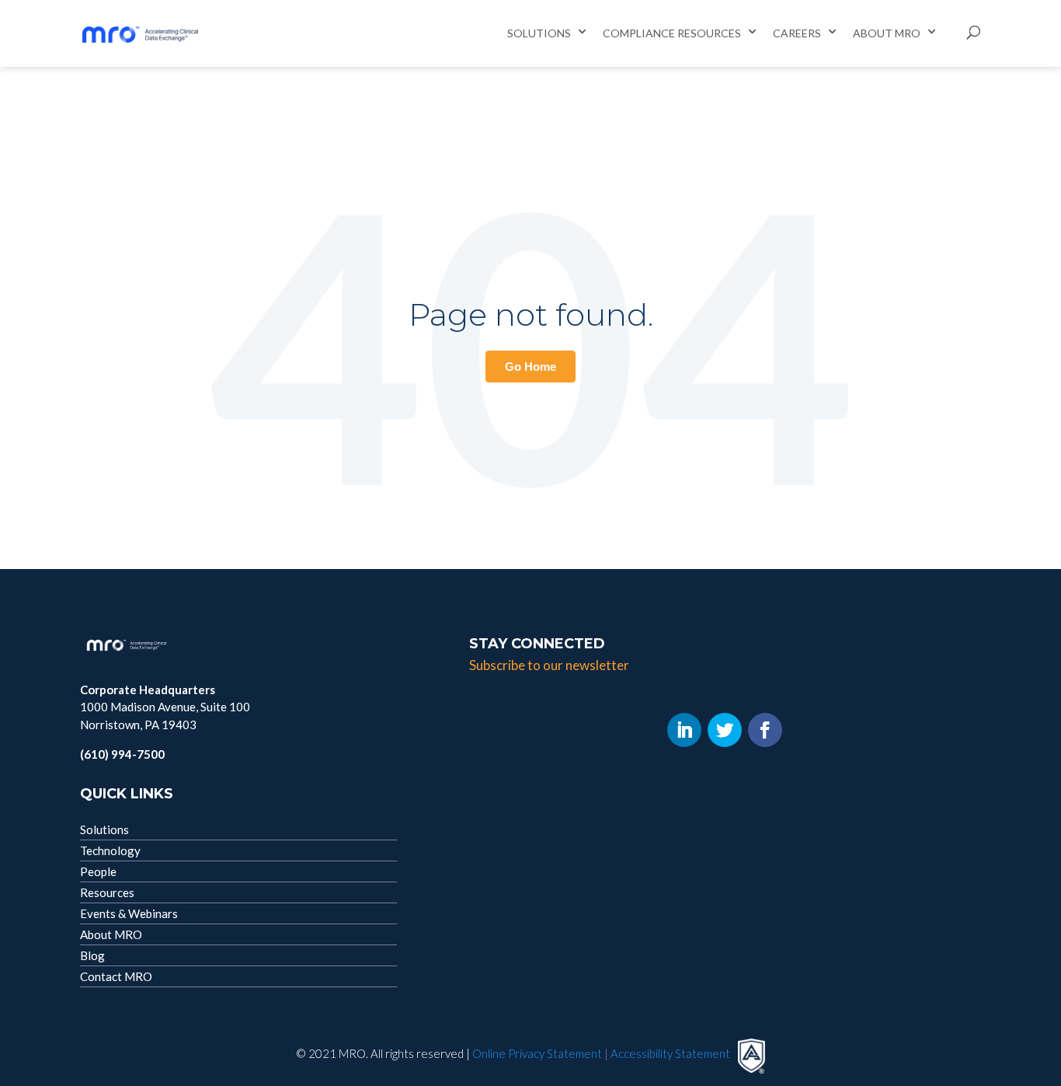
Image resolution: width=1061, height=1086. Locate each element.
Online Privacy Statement (537, 1053)
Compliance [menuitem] (639, 33)
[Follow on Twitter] (725, 730)
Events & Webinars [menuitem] (129, 913)
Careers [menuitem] (797, 33)
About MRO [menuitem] (886, 33)
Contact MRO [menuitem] (116, 976)
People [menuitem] (98, 871)
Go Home (530, 366)
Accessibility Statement (670, 1053)
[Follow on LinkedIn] (684, 730)
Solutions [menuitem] (539, 33)
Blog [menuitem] (92, 955)
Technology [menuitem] (110, 850)
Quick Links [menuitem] (126, 793)
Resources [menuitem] (709, 33)
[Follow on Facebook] (765, 730)
